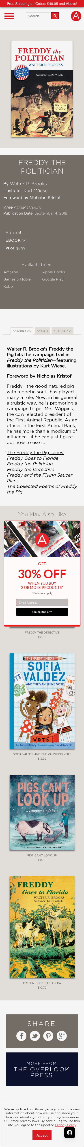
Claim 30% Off (42, 611)
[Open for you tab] (69, 1132)
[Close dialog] (75, 525)
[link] (42, 540)
